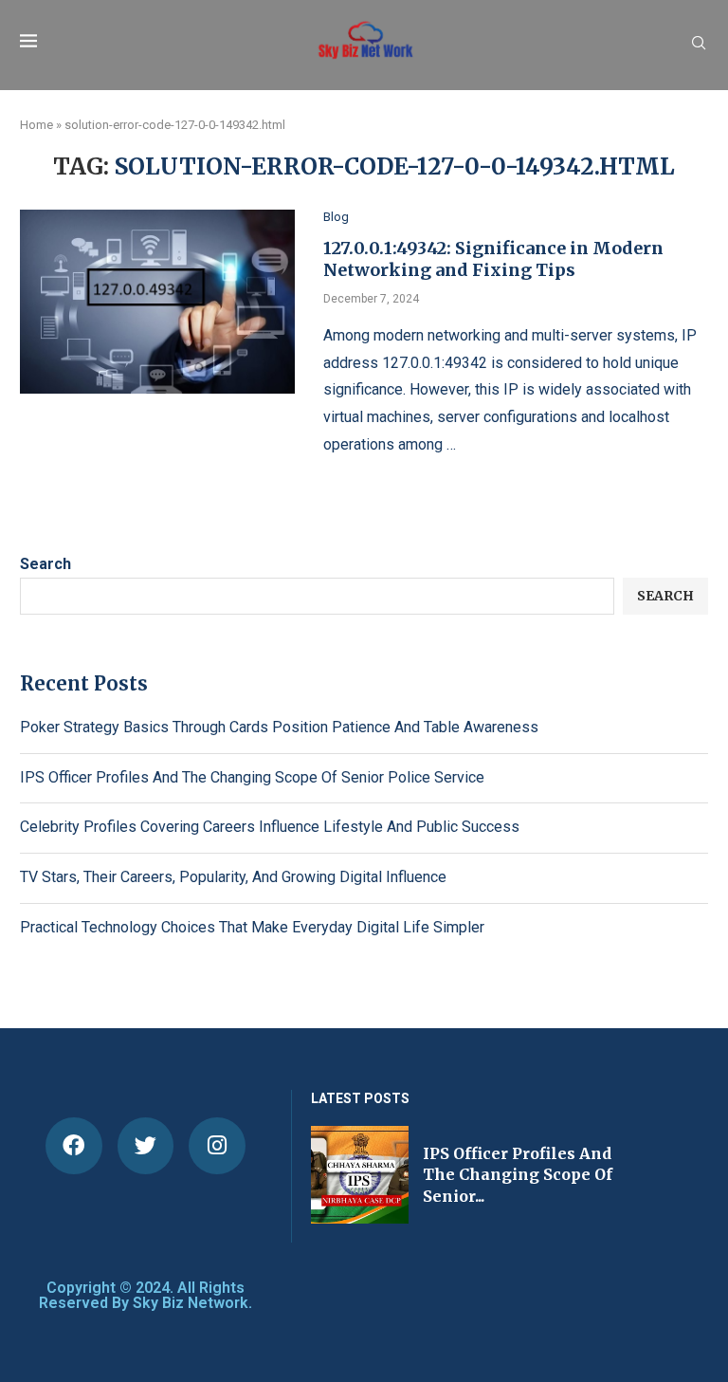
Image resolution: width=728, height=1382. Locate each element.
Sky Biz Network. (192, 1303)
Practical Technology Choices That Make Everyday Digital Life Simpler (252, 927)
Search (45, 564)
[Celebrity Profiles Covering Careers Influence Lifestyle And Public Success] (464, 1175)
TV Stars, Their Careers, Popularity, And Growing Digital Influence (233, 877)
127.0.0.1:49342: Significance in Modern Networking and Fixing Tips (493, 259)
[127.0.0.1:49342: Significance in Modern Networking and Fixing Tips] (157, 302)
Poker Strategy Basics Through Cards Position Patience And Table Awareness (279, 727)
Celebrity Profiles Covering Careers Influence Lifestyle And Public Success (269, 827)
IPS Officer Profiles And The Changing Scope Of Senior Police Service (252, 777)
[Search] (698, 43)
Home (36, 125)
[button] (332, 1173)
